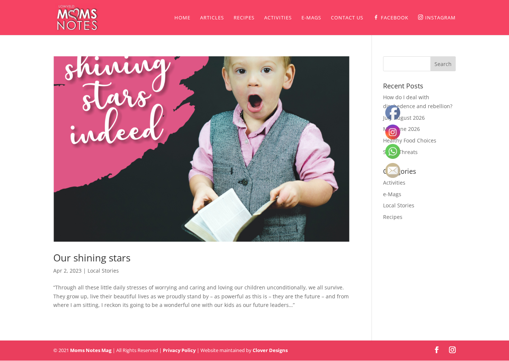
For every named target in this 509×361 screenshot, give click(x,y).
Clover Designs (270, 350)
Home (182, 18)
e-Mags (311, 18)
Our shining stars (91, 257)
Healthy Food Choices (409, 140)
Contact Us (347, 18)
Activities (278, 18)
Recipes (244, 18)
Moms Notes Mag (90, 350)
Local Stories (103, 270)
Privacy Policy (179, 350)
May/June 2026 (401, 128)
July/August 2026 (404, 117)
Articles (212, 18)
